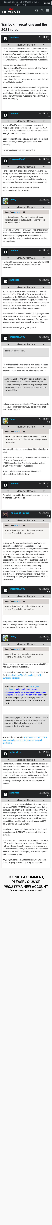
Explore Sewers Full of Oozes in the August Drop (20, 3)
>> (24, 212)
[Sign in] (42, 10)
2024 (30, 686)
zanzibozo (18, 212)
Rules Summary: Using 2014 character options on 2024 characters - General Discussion (25, 740)
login (30, 882)
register (11, 887)
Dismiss (47, 3)
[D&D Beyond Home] (11, 10)
